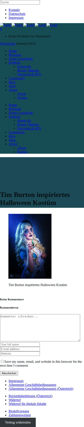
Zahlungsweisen (20, 415)
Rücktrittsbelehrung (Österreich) (30, 396)
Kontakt (14, 10)
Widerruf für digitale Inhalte (27, 404)
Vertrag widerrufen (18, 422)
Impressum (16, 17)
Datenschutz (17, 14)
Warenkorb (8, 43)
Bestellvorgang (19, 411)
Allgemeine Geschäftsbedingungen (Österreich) (41, 388)
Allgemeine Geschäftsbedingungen (32, 385)
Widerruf (15, 400)
